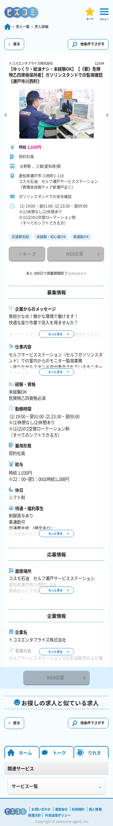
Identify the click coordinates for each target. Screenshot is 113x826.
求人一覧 (23, 26)
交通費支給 (20, 236)
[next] (107, 114)
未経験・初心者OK (51, 236)
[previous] (5, 114)
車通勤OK (81, 236)
